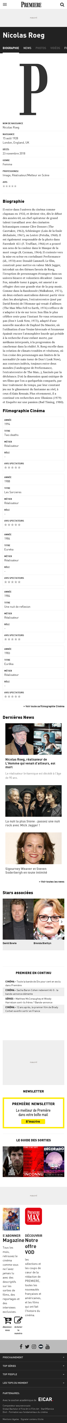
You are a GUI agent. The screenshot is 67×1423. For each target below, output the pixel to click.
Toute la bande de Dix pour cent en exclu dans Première (33, 983)
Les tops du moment (15, 1382)
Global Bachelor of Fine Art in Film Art (21, 1408)
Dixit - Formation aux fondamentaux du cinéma (25, 1412)
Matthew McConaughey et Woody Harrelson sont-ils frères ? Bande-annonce (28, 1000)
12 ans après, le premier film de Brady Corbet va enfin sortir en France (31, 1009)
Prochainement (13, 1357)
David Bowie (10, 943)
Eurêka (8, 664)
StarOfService (47, 1408)
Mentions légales (11, 1419)
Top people (10, 1374)
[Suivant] (61, 921)
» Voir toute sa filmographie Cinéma (43, 706)
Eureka (8, 549)
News (27, 48)
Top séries (9, 1365)
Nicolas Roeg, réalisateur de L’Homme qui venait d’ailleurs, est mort (30, 763)
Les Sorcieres (12, 492)
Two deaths (11, 435)
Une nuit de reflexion (17, 606)
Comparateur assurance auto (16, 1405)
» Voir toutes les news (51, 881)
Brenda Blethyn (42, 943)
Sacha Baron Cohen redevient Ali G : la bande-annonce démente (31, 992)
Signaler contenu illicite (32, 1419)
